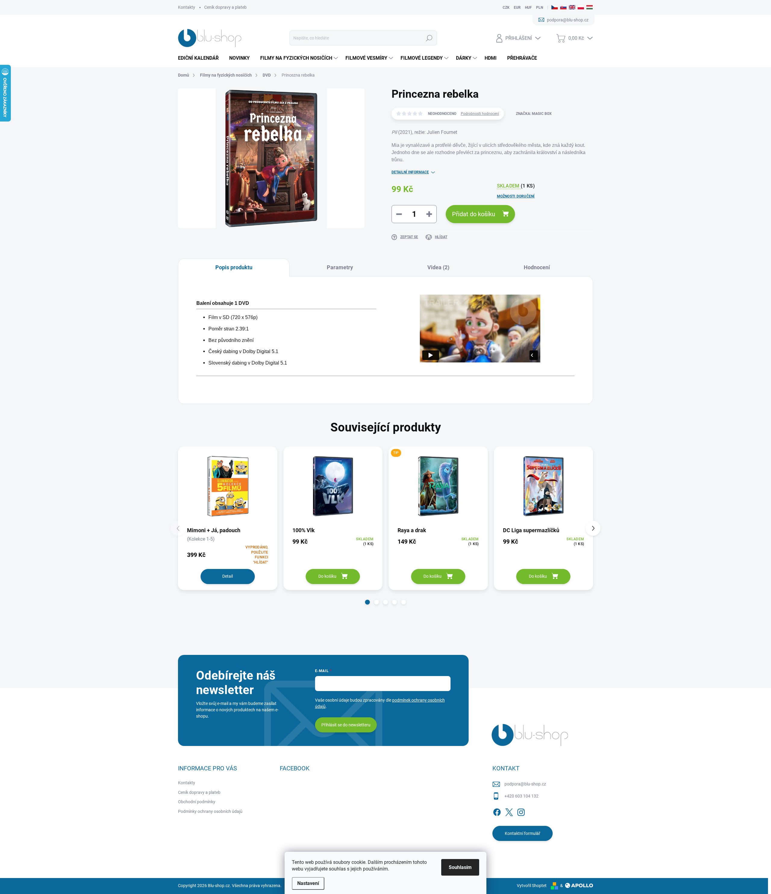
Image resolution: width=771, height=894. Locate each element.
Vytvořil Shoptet (532, 885)
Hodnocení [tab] (537, 267)
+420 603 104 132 (521, 796)
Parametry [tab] (340, 267)
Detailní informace (410, 172)
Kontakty (186, 7)
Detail (227, 576)
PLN (539, 7)
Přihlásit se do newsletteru (345, 724)
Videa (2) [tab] (438, 267)
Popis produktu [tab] (233, 267)
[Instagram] (521, 811)
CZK (506, 7)
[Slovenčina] (563, 7)
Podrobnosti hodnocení (480, 114)
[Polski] (580, 7)
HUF (528, 7)
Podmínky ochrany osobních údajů (210, 811)
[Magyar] (589, 7)
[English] (572, 7)
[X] (508, 811)
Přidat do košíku (473, 214)
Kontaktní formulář (522, 833)
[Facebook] (496, 811)
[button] (367, 602)
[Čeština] (554, 7)
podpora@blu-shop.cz (525, 784)
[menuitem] (200, 58)
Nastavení (308, 883)
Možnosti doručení (516, 196)
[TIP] (438, 486)
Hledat (429, 38)
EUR (517, 7)
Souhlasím (460, 867)
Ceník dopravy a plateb (225, 7)
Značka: (534, 114)
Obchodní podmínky (196, 801)
